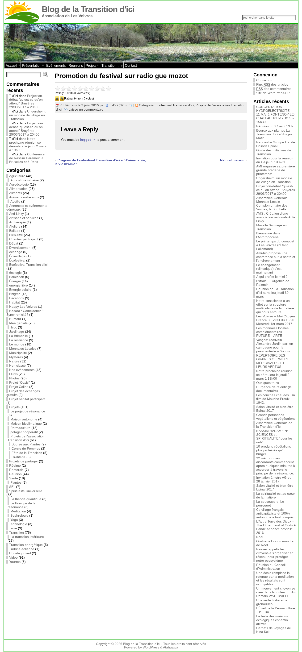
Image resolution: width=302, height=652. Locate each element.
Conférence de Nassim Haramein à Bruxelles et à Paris (27, 158)
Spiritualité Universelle (25, 491)
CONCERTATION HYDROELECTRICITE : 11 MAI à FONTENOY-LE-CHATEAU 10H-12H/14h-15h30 (275, 114)
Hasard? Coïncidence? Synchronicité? (24, 312)
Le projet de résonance (27, 411)
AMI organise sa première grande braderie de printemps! (275, 170)
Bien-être (16, 235)
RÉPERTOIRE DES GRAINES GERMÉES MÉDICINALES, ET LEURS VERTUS (272, 361)
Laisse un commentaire (85, 109)
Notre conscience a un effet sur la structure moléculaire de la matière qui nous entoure (275, 306)
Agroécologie (19, 184)
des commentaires (273, 89)
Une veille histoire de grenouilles (271, 602)
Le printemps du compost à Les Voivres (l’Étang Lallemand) (275, 245)
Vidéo (13, 557)
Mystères (16, 357)
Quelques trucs (267, 383)
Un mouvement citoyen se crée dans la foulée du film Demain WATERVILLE (276, 592)
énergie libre (18, 285)
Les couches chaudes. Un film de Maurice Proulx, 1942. (275, 398)
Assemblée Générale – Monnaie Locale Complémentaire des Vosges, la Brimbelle (273, 203)
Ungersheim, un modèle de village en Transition (27, 115)
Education (16, 277)
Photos (14, 378)
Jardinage (16, 331)
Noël (259, 537)
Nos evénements (21, 370)
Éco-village (17, 256)
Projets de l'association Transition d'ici (26, 438)
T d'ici (113, 105)
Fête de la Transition (27, 453)
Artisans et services (23, 218)
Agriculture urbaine (24, 180)
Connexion (264, 80)
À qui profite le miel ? (272, 276)
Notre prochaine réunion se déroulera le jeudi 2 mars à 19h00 (27, 144)
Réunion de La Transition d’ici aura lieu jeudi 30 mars (275, 292)
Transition (16, 532)
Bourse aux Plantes (26, 444)
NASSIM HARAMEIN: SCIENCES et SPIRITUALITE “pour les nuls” (274, 436)
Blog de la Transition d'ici (88, 9)
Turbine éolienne (21, 549)
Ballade (14, 231)
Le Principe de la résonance (21, 505)
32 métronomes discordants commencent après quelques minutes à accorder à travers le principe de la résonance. (275, 465)
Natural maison (232, 160)
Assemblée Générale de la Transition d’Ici (274, 424)
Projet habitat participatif (27, 399)
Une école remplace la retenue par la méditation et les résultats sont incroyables (275, 578)
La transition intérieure (27, 537)
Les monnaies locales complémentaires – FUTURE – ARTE (272, 331)
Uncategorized (20, 553)
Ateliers (14, 226)
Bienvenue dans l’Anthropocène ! (268, 235)
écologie (15, 272)
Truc (13, 327)
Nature (14, 361)
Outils (13, 374)
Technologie (18, 524)
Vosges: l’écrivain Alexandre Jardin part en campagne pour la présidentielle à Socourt (274, 345)
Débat (13, 243)
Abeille (15, 201)
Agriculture (17, 176)
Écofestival (17, 260)
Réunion (15, 474)
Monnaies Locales (22, 348)
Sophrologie (19, 515)
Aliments (15, 193)
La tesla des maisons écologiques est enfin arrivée (272, 620)
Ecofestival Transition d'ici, (175, 105)
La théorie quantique (25, 499)
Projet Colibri (18, 387)
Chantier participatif (23, 239)
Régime (15, 465)
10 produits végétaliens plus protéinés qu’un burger (273, 450)
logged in (88, 139)
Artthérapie (17, 222)
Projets (14, 407)
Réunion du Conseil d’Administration (270, 566)
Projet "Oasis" (19, 382)
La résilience (18, 340)
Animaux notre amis (24, 197)
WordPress (151, 647)
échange (15, 252)
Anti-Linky (16, 214)
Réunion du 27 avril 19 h (274, 126)
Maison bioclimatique (26, 423)
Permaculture (20, 428)
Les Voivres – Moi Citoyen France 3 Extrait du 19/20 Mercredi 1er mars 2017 (275, 320)
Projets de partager (23, 461)
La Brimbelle (18, 336)
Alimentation (18, 189)
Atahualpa (170, 647)
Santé (13, 478)
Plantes (15, 482)
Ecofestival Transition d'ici (28, 264)
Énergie (15, 281)
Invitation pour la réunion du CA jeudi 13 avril (274, 160)
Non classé (17, 365)
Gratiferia (18, 457)
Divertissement (20, 247)
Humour (15, 319)
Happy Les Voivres (23, 306)
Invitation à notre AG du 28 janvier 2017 (273, 479)
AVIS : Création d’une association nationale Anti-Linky (275, 217)
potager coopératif (24, 432)
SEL (12, 487)
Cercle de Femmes (26, 448)
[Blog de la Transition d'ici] (151, 43)
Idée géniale (18, 323)
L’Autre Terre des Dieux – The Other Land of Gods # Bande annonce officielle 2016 (276, 527)
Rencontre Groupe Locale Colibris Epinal (275, 144)
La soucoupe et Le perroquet (270, 503)
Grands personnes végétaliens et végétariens (275, 416)
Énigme (15, 294)
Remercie (16, 470)
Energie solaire (20, 289)
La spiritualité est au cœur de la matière (275, 495)
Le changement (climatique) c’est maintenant (268, 268)
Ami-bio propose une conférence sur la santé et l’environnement (275, 256)
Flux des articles (272, 84)
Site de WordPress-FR (273, 93)
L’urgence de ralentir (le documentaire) (274, 389)
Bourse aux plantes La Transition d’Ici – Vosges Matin (274, 134)
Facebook (16, 298)
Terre (13, 528)
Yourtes (15, 562)
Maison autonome (23, 419)
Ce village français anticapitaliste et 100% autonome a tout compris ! (275, 513)
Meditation (18, 511)
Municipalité (18, 353)
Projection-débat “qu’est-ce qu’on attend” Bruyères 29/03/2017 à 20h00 (26, 101)
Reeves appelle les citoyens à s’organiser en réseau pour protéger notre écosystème (275, 554)
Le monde (16, 344)
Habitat (14, 302)
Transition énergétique (26, 545)
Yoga (14, 520)
